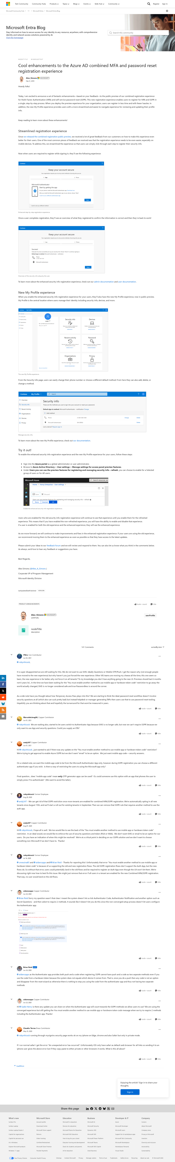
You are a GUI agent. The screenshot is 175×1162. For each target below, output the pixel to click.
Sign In (165, 4)
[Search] (148, 3)
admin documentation (104, 281)
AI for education (68, 1151)
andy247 (27, 742)
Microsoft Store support (44, 1130)
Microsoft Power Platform (95, 1138)
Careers (144, 1122)
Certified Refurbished (43, 1142)
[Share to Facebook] (91, 1108)
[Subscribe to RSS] (108, 1108)
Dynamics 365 (92, 1130)
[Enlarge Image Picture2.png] (82, 411)
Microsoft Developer (121, 1126)
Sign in (130, 1092)
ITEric (25, 655)
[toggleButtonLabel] (167, 11)
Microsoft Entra (38, 11)
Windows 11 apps (14, 1151)
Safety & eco (124, 1158)
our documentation (81, 440)
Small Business (92, 1151)
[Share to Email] (112, 1108)
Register (156, 4)
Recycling (134, 1158)
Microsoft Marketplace (122, 1142)
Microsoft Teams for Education (72, 1130)
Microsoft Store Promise (44, 1147)
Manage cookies (91, 1158)
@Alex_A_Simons (38, 568)
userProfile (150, 615)
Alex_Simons (31, 78)
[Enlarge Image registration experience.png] (61, 185)
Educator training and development (74, 1142)
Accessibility (145, 1147)
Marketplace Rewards (122, 1147)
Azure (117, 1122)
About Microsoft (147, 1126)
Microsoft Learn (120, 1130)
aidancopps (41, 862)
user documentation (127, 281)
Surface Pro (12, 1122)
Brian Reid (56, 862)
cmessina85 (24, 862)
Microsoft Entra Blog (53, 11)
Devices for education (69, 1126)
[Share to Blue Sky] (104, 1108)
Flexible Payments (42, 1151)
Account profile (41, 1122)
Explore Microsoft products (17, 1147)
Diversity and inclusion (149, 1142)
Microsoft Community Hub (15, 11)
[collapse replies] (11, 654)
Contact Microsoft (70, 1158)
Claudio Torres (29, 1028)
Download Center (42, 1126)
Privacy (81, 1158)
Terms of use (103, 1158)
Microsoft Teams (93, 1142)
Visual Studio (119, 1151)
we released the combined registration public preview (47, 136)
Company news (146, 1130)
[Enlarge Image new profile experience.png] (63, 340)
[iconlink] (23, 630)
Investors (144, 1138)
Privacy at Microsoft (148, 1134)
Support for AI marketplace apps (125, 1134)
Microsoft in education (70, 1122)
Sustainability (146, 1151)
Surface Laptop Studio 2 (16, 1130)
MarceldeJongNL (30, 717)
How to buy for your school (71, 1138)
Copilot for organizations (16, 1134)
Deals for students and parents (72, 1147)
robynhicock (24, 662)
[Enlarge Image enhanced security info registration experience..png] (66, 492)
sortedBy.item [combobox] (156, 647)
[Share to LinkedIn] (87, 1108)
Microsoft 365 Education (70, 1134)
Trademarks (113, 1158)
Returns (39, 1134)
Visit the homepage (14, 37)
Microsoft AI (91, 1122)
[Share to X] (96, 1108)
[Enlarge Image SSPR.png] (42, 931)
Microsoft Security (93, 1126)
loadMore (20, 1066)
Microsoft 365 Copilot (94, 1147)
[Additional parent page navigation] (28, 11)
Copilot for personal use (16, 1138)
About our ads (144, 1158)
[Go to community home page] (8, 4)
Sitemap (58, 1158)
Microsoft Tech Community (123, 1138)
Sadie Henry (26, 1006)
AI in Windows (13, 1142)
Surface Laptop (13, 1126)
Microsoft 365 (92, 1134)
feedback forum (54, 545)
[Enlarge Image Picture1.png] (61, 249)
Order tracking (41, 1138)
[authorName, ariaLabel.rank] (21, 79)
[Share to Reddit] (100, 1108)
